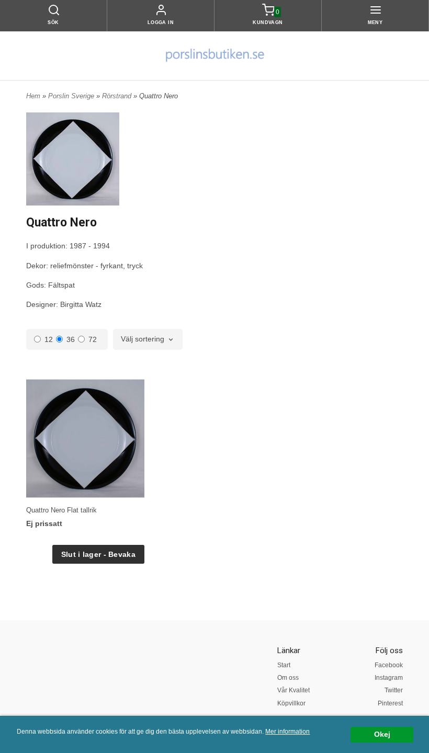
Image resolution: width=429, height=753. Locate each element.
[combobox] (148, 339)
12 (48, 339)
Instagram (389, 677)
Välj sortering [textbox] (142, 339)
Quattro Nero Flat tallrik (61, 510)
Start (283, 665)
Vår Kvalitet (293, 690)
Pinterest (390, 703)
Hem (33, 96)
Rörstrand (117, 96)
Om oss (288, 677)
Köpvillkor (291, 703)
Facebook (389, 665)
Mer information (287, 731)
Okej (382, 734)
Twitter (394, 690)
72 (92, 339)
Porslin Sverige (72, 96)
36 (70, 339)
